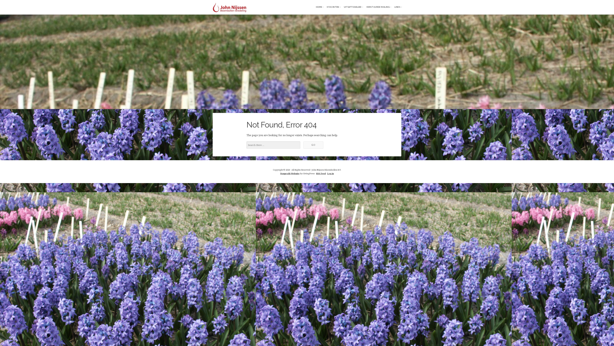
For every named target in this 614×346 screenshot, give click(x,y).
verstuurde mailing (378, 7)
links (397, 7)
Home (319, 7)
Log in (330, 173)
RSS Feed (321, 173)
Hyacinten (333, 7)
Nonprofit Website (289, 173)
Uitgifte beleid (353, 7)
